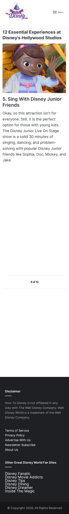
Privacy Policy (15, 435)
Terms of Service (17, 430)
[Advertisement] (28, 241)
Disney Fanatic (17, 473)
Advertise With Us (17, 440)
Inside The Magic (20, 491)
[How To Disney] (16, 11)
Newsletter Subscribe (20, 445)
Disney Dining (17, 484)
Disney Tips (15, 480)
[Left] (23, 282)
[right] (46, 282)
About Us (11, 449)
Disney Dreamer (19, 487)
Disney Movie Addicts (24, 477)
